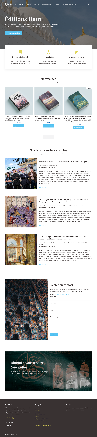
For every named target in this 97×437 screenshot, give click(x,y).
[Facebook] (5, 425)
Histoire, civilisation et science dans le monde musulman (59, 243)
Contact (57, 4)
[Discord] (10, 425)
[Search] (88, 4)
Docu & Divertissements (69, 4)
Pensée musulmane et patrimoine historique (56, 205)
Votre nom (53, 296)
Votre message (54, 317)
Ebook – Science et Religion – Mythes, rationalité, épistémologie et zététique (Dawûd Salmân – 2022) (17, 118)
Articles (36, 4)
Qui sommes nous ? (47, 4)
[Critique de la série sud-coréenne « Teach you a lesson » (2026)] (21, 173)
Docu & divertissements (50, 165)
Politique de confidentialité (43, 425)
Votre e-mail (53, 303)
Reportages (40, 420)
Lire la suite (42, 187)
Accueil (21, 4)
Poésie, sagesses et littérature (77, 205)
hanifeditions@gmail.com (61, 294)
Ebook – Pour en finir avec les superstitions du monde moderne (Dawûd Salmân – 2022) (47, 118)
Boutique (29, 4)
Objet (51, 310)
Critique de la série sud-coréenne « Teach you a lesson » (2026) (64, 162)
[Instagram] (8, 425)
